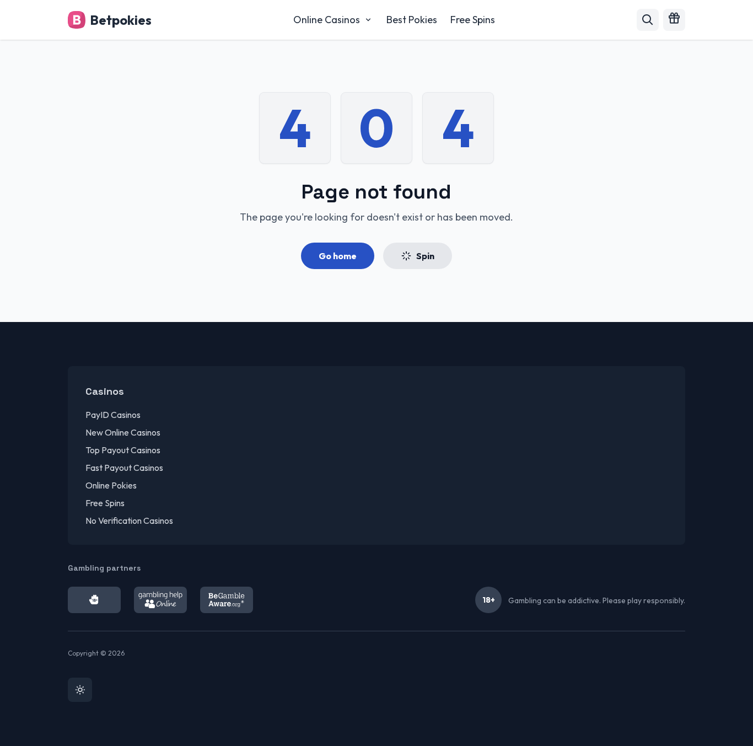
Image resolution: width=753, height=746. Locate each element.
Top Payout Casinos (122, 449)
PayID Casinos (113, 414)
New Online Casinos (122, 432)
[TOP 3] (674, 20)
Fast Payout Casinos (124, 467)
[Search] (648, 20)
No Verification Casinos (129, 520)
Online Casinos (326, 19)
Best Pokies (411, 19)
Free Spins (472, 19)
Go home (338, 255)
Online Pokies (111, 485)
